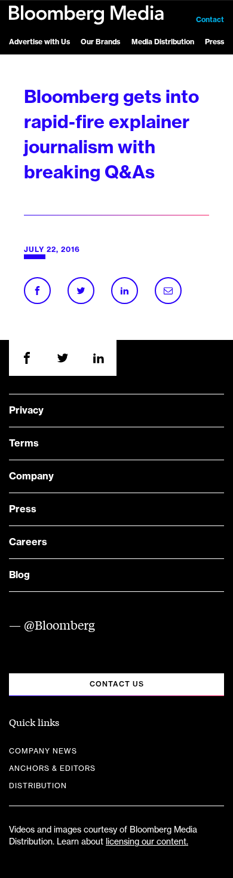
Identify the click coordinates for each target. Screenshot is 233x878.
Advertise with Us (39, 41)
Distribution (38, 785)
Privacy (26, 410)
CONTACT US (117, 684)
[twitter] (63, 358)
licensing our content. (147, 842)
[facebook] (27, 358)
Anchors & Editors (52, 768)
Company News (43, 751)
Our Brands (100, 41)
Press (214, 41)
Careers (28, 542)
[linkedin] (98, 358)
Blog (19, 575)
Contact (210, 19)
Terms (24, 443)
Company (31, 476)
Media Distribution (162, 41)
